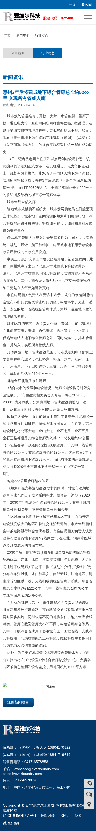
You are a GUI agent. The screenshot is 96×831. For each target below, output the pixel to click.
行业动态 (41, 35)
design (8, 823)
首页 (7, 35)
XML (64, 815)
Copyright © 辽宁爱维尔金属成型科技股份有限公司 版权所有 (45, 808)
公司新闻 (18, 53)
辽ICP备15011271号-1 (19, 815)
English (87, 4)
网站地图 (48, 815)
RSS (77, 815)
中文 (72, 4)
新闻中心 (23, 35)
